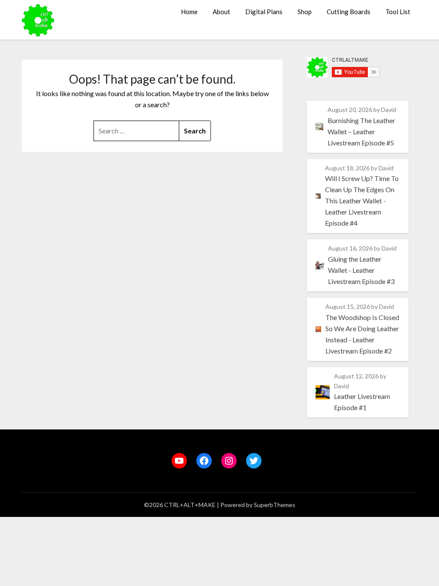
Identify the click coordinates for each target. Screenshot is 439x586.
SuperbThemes (274, 504)
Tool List (397, 11)
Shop (305, 11)
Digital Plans (264, 11)
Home (189, 11)
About (221, 11)
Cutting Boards (348, 11)
